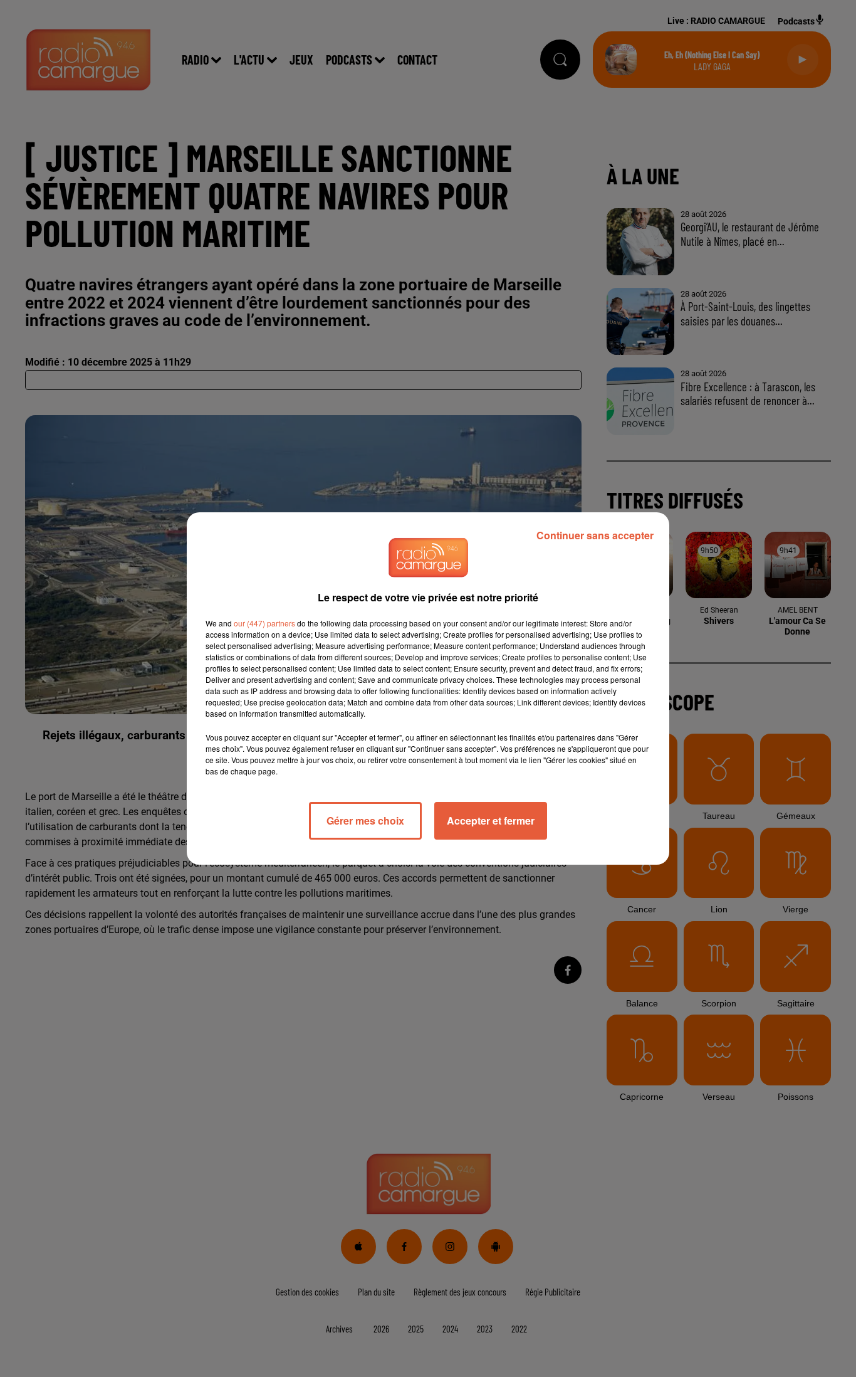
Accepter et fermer (491, 820)
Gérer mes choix (365, 820)
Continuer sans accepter (595, 535)
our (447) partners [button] (264, 623)
